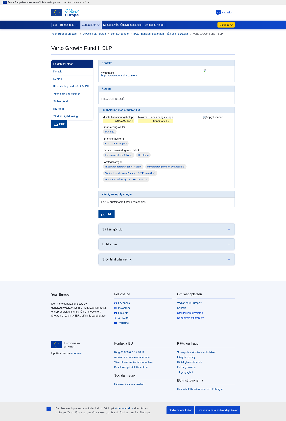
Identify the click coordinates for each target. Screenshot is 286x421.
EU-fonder (59, 108)
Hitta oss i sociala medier (129, 384)
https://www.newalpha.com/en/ (119, 75)
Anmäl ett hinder (154, 24)
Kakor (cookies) (186, 367)
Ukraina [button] (224, 24)
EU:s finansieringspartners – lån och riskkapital (161, 33)
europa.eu (76, 353)
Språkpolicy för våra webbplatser (196, 352)
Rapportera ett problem (190, 318)
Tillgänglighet (185, 372)
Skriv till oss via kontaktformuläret (133, 362)
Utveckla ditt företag (94, 33)
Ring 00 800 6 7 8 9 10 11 (129, 352)
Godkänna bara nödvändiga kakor (218, 410)
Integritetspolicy (186, 357)
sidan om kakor (124, 408)
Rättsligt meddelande (189, 362)
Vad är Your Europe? (189, 303)
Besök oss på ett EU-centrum (131, 367)
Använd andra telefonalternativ (132, 357)
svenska (224, 12)
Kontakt (57, 71)
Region (57, 79)
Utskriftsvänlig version (190, 313)
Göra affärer (89, 24)
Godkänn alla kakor (180, 410)
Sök (55, 24)
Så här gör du (61, 101)
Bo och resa (67, 24)
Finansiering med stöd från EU (71, 86)
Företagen (72, 33)
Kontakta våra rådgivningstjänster (122, 24)
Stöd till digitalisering (65, 116)
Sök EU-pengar (120, 33)
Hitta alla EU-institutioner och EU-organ (200, 389)
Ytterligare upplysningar (67, 94)
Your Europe (58, 33)
